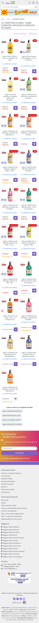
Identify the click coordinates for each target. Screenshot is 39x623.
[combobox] (19, 7)
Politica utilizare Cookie (8, 505)
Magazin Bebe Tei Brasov (11, 530)
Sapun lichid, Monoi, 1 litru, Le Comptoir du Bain (10, 58)
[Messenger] (17, 599)
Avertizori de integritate (8, 511)
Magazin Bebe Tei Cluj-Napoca (12, 557)
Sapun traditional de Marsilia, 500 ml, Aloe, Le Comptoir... (29, 281)
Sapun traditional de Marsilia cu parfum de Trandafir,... (10, 207)
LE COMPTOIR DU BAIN (9, 64)
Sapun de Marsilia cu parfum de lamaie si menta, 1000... (28, 243)
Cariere (3, 503)
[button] (16, 329)
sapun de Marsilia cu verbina (12, 424)
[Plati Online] (16, 602)
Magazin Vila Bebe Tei (10, 535)
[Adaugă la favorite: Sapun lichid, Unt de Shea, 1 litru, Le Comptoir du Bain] (3, 300)
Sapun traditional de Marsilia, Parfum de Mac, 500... (10, 281)
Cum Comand (5, 476)
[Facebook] (14, 599)
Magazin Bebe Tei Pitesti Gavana (13, 538)
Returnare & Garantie (8, 481)
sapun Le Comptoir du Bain (11, 420)
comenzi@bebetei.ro (10, 568)
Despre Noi (4, 500)
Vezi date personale (15, 458)
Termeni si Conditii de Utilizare (11, 473)
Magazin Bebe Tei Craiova (11, 532)
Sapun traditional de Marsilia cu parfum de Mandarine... (10, 133)
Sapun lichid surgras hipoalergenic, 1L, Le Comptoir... (29, 58)
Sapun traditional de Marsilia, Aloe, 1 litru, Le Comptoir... (28, 207)
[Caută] (35, 7)
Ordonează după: (20, 34)
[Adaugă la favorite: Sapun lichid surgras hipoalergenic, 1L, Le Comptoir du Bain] (22, 40)
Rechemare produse (7, 489)
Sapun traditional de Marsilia (12, 411)
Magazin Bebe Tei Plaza (10, 540)
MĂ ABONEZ (19, 453)
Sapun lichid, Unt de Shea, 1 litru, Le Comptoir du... (10, 318)
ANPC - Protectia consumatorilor (11, 516)
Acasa (2, 19)
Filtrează (34, 34)
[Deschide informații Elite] (4, 42)
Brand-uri (4, 487)
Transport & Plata (6, 479)
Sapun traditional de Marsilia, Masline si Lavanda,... (29, 169)
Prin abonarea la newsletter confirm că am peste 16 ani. (20, 443)
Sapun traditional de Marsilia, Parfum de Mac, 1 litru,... (10, 243)
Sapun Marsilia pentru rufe (11, 415)
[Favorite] (30, 2)
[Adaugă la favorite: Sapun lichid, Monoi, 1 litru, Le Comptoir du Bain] (3, 40)
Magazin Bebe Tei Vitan (10, 548)
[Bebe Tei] (10, 2)
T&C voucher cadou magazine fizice (12, 514)
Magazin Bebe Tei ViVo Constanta (13, 551)
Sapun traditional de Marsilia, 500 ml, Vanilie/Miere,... (10, 354)
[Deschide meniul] (2, 2)
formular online (16, 519)
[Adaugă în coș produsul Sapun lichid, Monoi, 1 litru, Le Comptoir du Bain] (15, 69)
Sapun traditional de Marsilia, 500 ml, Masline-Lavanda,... (29, 354)
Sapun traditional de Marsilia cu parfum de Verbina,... (29, 96)
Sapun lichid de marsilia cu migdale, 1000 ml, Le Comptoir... (10, 97)
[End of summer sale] (19, 12)
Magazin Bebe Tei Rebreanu (12, 543)
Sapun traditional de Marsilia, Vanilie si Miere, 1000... (10, 169)
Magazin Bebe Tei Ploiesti (11, 554)
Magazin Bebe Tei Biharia (11, 527)
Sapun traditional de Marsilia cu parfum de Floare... (29, 133)
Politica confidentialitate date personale (14, 508)
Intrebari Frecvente (7, 484)
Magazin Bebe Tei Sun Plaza (12, 546)
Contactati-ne (5, 492)
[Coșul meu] (33, 2)
